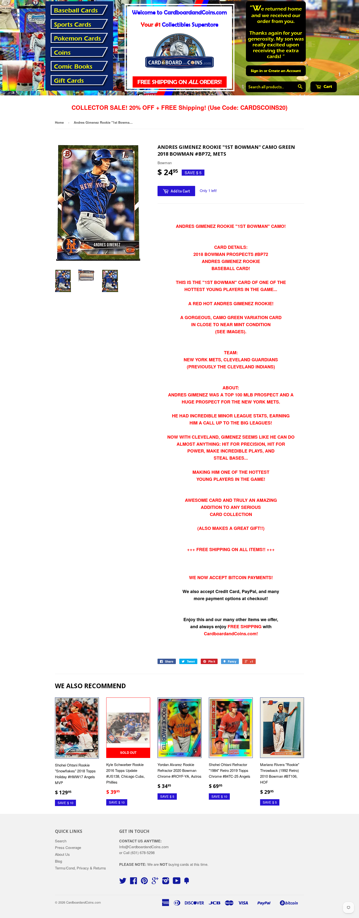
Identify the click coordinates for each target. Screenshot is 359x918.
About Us (62, 854)
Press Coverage (68, 847)
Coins (62, 52)
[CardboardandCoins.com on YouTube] (176, 882)
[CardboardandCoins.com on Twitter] (123, 882)
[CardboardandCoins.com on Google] (155, 882)
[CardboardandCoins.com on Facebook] (133, 882)
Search (60, 840)
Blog (58, 861)
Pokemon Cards (77, 38)
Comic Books (73, 66)
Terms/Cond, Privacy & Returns (80, 867)
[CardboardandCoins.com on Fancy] (186, 882)
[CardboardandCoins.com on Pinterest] (144, 882)
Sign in (257, 71)
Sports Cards (72, 24)
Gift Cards (69, 80)
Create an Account (284, 71)
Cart (327, 86)
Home (59, 122)
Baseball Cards (76, 10)
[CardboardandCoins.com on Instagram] (165, 882)
